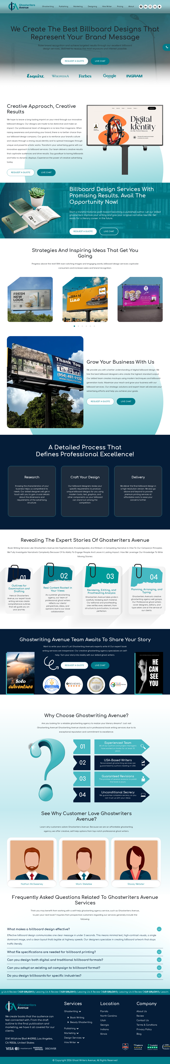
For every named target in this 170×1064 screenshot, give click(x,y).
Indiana (104, 1029)
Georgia (104, 1025)
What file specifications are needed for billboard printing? (51, 952)
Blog (139, 1034)
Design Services (73, 1038)
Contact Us (143, 1020)
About (131, 6)
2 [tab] (78, 326)
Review (140, 1016)
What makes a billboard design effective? (38, 929)
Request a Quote (74, 61)
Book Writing (77, 1017)
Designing (92, 6)
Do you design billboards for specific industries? (44, 975)
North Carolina (108, 1016)
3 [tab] (82, 326)
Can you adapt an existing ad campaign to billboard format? (53, 967)
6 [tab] (94, 326)
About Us (142, 1011)
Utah (103, 1020)
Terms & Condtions (147, 1025)
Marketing (78, 6)
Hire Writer (107, 6)
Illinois (103, 1034)
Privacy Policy (144, 1029)
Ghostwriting (48, 6)
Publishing (63, 6)
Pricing (120, 6)
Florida (104, 1011)
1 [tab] (74, 326)
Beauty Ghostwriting (81, 1022)
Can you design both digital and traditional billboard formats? (55, 960)
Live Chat (100, 61)
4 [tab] (86, 326)
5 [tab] (90, 326)
